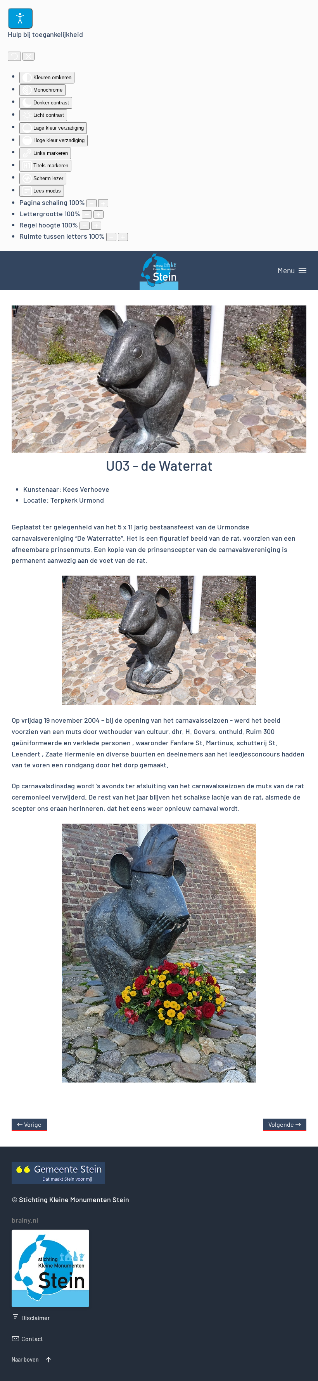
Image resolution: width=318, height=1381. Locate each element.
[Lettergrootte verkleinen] (87, 214)
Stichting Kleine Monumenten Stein (74, 1199)
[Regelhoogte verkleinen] (85, 226)
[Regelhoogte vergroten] (96, 226)
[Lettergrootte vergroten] (98, 214)
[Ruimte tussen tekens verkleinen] (111, 237)
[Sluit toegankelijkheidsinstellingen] (28, 56)
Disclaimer (35, 1317)
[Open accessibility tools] (20, 18)
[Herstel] (14, 56)
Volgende (281, 1124)
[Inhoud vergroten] (103, 203)
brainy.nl (25, 1220)
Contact (32, 1338)
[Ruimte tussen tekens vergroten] (123, 237)
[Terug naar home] (159, 270)
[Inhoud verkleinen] (91, 203)
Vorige (32, 1124)
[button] (292, 270)
